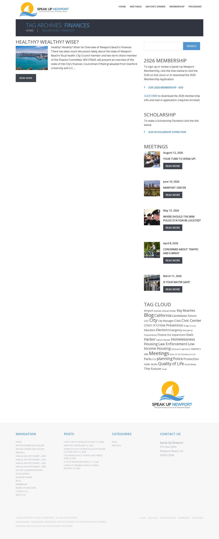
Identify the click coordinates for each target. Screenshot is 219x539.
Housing (151, 344)
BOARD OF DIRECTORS (26, 487)
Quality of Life (171, 363)
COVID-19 (150, 325)
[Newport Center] (152, 188)
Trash (164, 369)
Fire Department (176, 334)
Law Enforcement (172, 344)
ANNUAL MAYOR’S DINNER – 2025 (31, 463)
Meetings (159, 353)
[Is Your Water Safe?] (152, 283)
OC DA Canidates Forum (185, 354)
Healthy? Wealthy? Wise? (47, 42)
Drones (193, 326)
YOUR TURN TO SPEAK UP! (179, 159)
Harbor (150, 339)
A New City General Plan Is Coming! (81, 465)
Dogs (186, 325)
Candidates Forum (184, 316)
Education (149, 330)
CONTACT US (22, 491)
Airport (148, 310)
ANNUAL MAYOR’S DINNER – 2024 (31, 459)
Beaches (189, 310)
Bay (179, 310)
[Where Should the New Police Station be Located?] (152, 217)
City (153, 320)
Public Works (150, 364)
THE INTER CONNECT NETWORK (57, 526)
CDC (146, 320)
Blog (149, 315)
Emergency (175, 330)
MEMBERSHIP (177, 6)
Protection (191, 359)
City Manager (166, 321)
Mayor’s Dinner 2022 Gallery (30, 445)
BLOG (18, 480)
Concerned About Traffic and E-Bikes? (83, 455)
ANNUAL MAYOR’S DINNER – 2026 (31, 466)
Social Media (190, 364)
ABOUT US (20, 495)
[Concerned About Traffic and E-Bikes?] (152, 250)
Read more (25, 77)
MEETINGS (136, 6)
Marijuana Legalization (180, 349)
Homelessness (183, 339)
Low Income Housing (169, 346)
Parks (148, 359)
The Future (152, 368)
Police (178, 358)
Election (162, 330)
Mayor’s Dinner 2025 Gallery (30, 449)
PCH (154, 359)
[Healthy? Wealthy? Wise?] (32, 58)
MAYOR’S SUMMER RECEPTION (29, 470)
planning (165, 358)
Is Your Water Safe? (176, 282)
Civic (177, 321)
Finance (161, 335)
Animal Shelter (169, 310)
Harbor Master (163, 339)
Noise (172, 354)
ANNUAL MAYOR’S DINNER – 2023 (31, 456)
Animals (157, 310)
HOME (122, 6)
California (162, 315)
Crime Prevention (169, 325)
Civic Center (191, 320)
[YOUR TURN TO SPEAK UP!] (152, 159)
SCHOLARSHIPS (22, 473)
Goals (189, 335)
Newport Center (174, 187)
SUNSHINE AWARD (24, 477)
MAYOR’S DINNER (155, 6)
